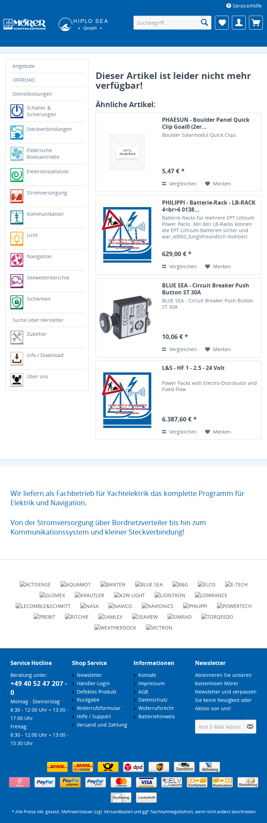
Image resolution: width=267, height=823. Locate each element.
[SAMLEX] (110, 613)
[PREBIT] (44, 613)
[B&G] (180, 581)
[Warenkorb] (256, 23)
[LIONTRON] (170, 592)
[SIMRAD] (179, 613)
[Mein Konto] (239, 23)
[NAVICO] (120, 603)
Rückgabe (86, 699)
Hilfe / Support (92, 716)
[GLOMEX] (52, 592)
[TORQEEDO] (217, 613)
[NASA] (89, 603)
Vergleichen (182, 183)
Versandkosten (118, 812)
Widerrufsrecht (155, 708)
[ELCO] (207, 581)
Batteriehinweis (155, 716)
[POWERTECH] (234, 603)
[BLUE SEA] (149, 581)
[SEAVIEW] (145, 613)
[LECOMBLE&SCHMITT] (43, 603)
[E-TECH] (236, 581)
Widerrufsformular (97, 708)
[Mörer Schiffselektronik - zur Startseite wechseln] (52, 23)
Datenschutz (152, 699)
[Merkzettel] (222, 23)
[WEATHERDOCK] (115, 624)
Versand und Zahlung (100, 724)
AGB (142, 691)
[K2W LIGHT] (129, 592)
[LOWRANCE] (211, 592)
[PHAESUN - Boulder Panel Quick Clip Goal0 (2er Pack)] (127, 152)
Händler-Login (92, 683)
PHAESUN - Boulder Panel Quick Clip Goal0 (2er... (206, 123)
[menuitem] (244, 5)
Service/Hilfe (246, 5)
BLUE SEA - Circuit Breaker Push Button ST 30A (205, 289)
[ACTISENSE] (35, 581)
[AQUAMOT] (75, 581)
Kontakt (146, 675)
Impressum (150, 683)
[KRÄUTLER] (89, 592)
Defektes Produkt (95, 691)
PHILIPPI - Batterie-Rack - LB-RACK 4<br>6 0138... (209, 206)
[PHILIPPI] (195, 603)
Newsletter (88, 675)
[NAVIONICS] (158, 603)
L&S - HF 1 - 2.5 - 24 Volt (193, 368)
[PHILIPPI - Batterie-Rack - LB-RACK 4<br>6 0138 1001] (127, 235)
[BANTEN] (113, 581)
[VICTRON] (159, 624)
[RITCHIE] (77, 613)
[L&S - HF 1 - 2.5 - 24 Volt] (127, 400)
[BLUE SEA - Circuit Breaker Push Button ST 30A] (127, 318)
